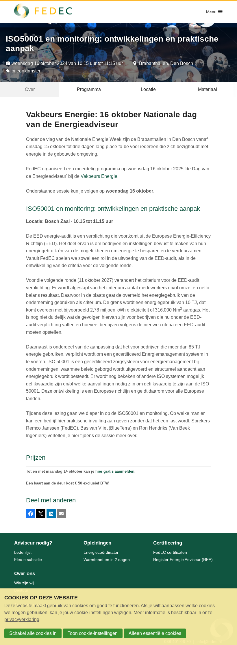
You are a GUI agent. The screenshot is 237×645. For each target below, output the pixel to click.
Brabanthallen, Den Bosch (166, 63)
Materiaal (207, 89)
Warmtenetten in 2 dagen (107, 559)
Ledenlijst (23, 552)
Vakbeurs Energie (99, 176)
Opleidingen (97, 543)
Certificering (167, 543)
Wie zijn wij (24, 583)
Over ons (24, 573)
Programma (89, 89)
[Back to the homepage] (43, 12)
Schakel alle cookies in (33, 633)
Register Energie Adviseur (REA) (183, 559)
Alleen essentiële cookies (155, 633)
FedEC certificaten (170, 552)
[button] (30, 513)
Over (30, 89)
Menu (211, 12)
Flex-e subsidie (28, 559)
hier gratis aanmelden (114, 471)
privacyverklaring (21, 619)
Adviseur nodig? (33, 543)
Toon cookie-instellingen (93, 633)
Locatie (148, 89)
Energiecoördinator (101, 552)
